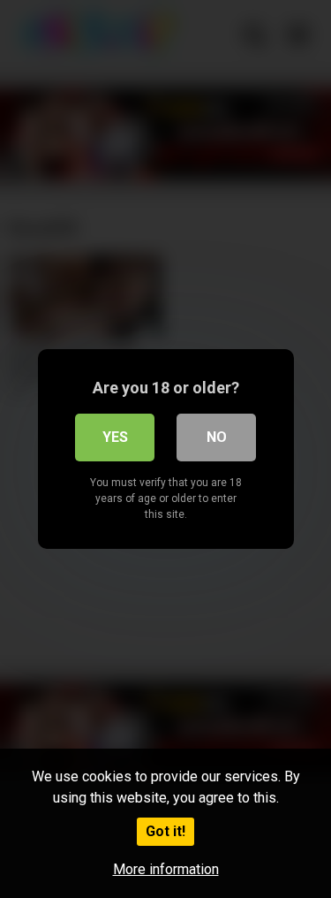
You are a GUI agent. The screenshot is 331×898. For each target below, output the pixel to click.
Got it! (165, 831)
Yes (115, 437)
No (217, 437)
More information (166, 869)
